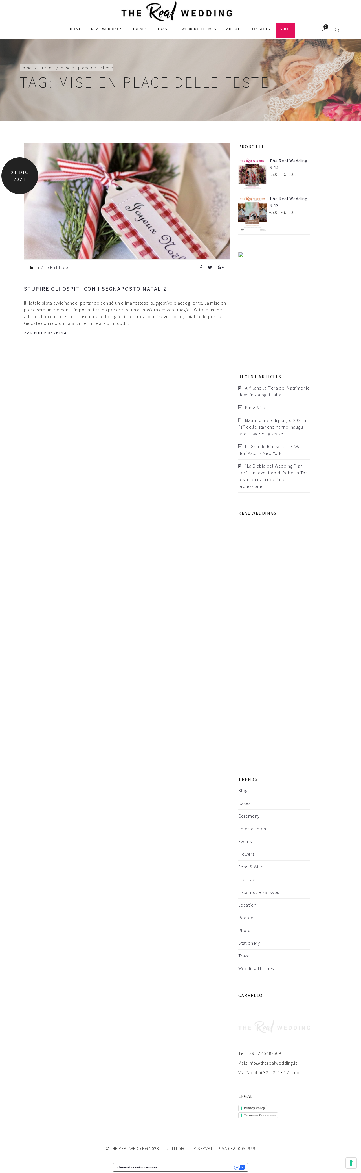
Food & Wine (251, 867)
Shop (285, 28)
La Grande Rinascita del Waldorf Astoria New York (270, 450)
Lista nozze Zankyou (258, 892)
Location (247, 905)
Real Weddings (107, 28)
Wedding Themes (199, 28)
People (246, 917)
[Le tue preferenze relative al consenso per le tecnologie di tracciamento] (351, 1163)
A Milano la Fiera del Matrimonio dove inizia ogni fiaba (274, 391)
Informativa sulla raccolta (136, 1167)
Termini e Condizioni (260, 1115)
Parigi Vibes (256, 407)
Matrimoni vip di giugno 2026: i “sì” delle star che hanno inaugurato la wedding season (272, 426)
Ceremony (248, 816)
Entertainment (253, 828)
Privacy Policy (254, 1108)
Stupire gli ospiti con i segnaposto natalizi (96, 288)
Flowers (246, 854)
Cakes (244, 803)
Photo (244, 930)
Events (245, 841)
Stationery (249, 943)
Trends (140, 28)
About (233, 28)
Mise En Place (54, 267)
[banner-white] (270, 303)
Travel (164, 28)
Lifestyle (247, 879)
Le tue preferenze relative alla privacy (197, 1167)
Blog (243, 790)
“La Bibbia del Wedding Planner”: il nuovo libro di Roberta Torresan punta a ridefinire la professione (273, 476)
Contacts (260, 28)
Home (76, 28)
